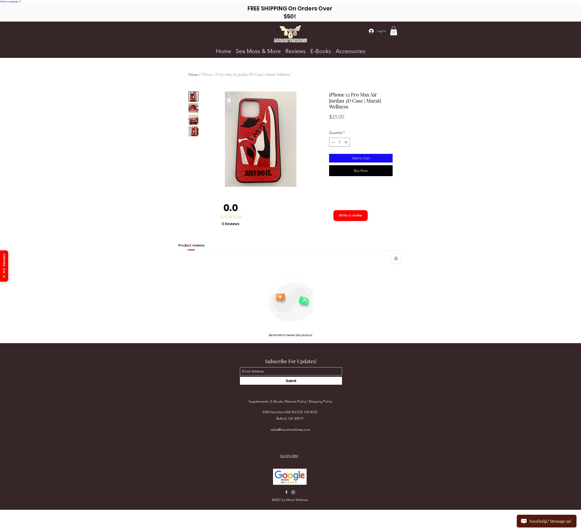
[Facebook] (286, 492)
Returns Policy (295, 401)
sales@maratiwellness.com (290, 429)
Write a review (350, 215)
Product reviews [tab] (191, 245)
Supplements (259, 401)
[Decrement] (333, 142)
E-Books (277, 401)
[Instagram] (293, 492)
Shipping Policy (320, 401)
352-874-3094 (289, 456)
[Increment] (346, 142)
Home (192, 74)
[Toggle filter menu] (396, 258)
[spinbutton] (339, 142)
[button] (393, 30)
